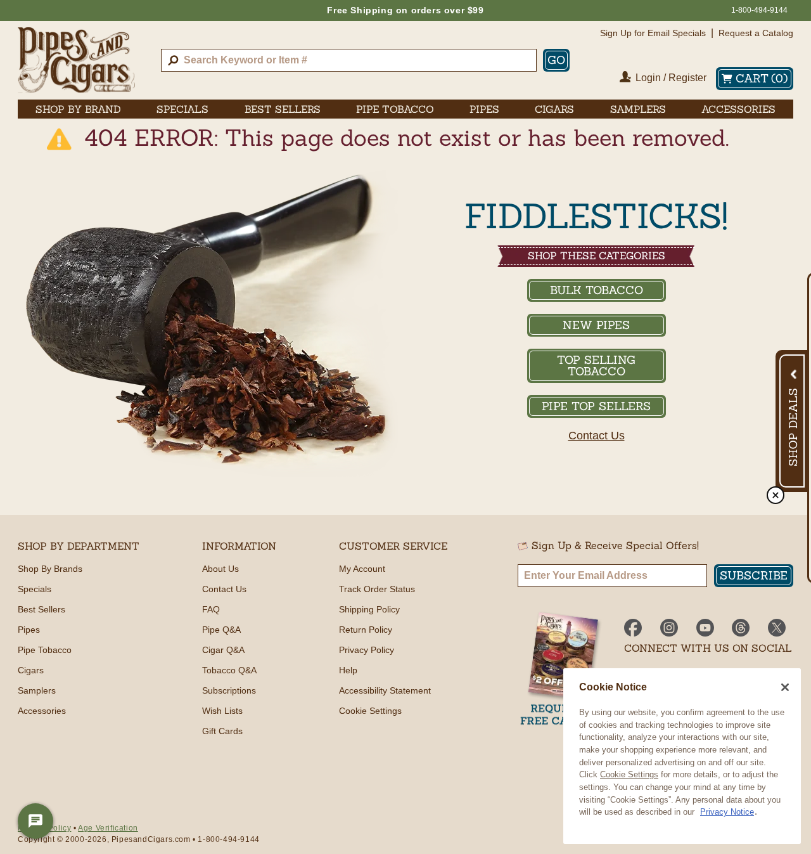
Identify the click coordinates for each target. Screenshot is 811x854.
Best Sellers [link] (283, 109)
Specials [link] (182, 109)
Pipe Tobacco (45, 650)
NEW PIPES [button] (596, 325)
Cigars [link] (554, 109)
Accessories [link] (738, 109)
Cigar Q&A (223, 650)
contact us (596, 435)
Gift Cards (222, 731)
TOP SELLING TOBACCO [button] (596, 365)
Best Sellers (41, 609)
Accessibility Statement (385, 690)
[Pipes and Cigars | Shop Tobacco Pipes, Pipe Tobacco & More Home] (76, 60)
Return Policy (365, 629)
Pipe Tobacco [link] (395, 109)
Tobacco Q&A (229, 670)
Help (348, 670)
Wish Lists (222, 711)
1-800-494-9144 (759, 10)
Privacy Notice (727, 812)
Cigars (31, 670)
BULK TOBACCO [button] (596, 290)
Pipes (29, 629)
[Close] (785, 687)
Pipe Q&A (221, 629)
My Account (362, 569)
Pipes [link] (484, 109)
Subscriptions (229, 690)
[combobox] (349, 60)
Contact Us (224, 589)
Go (556, 60)
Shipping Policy (369, 609)
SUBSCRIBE (754, 575)
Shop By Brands (50, 569)
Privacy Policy (366, 650)
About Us (220, 569)
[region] (682, 756)
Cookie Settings (629, 774)
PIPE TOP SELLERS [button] (596, 406)
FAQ (211, 609)
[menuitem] (78, 109)
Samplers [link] (638, 109)
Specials (34, 589)
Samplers (37, 690)
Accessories (42, 711)
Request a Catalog (755, 33)
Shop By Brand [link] (78, 109)
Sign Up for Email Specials (653, 33)
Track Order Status (377, 589)
